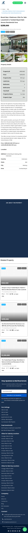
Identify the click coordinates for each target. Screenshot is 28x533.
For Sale (7, 31)
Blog (2, 503)
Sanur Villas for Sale (6, 458)
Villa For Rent (4, 412)
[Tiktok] (17, 531)
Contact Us (4, 501)
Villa (8, 9)
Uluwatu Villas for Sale (7, 438)
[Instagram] (10, 531)
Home (3, 9)
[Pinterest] (19, 531)
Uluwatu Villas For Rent (7, 471)
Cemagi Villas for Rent (7, 485)
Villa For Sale (4, 410)
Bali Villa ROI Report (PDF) (7, 430)
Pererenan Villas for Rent (7, 490)
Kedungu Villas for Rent (7, 483)
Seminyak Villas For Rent (7, 473)
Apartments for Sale (6, 417)
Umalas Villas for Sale (7, 450)
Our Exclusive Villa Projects (8, 422)
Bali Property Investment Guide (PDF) (11, 428)
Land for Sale (4, 414)
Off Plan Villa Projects (6, 419)
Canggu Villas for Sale (7, 436)
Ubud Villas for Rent (6, 476)
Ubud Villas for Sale (6, 443)
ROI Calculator (5, 506)
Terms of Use (13, 528)
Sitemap (19, 528)
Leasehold (12, 31)
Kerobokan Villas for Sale (7, 460)
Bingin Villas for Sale (6, 448)
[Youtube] (15, 531)
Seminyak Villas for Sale (7, 441)
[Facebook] (8, 531)
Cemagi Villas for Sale (7, 455)
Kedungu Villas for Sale (7, 453)
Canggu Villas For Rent (7, 468)
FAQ (2, 508)
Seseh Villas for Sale (6, 446)
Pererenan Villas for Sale (7, 462)
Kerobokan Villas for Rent (7, 488)
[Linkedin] (13, 531)
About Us (3, 499)
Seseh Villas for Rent (6, 478)
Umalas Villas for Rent (7, 480)
